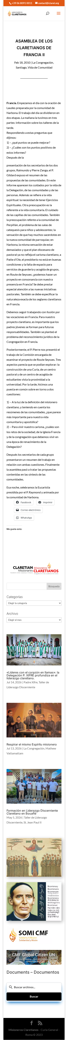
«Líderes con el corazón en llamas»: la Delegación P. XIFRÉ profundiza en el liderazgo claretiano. (33, 675)
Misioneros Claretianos (23, 1029)
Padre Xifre (31, 682)
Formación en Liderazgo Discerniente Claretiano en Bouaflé (32, 812)
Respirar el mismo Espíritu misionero (32, 744)
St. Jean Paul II (33, 822)
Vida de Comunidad (40, 67)
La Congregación (42, 62)
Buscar (34, 996)
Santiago (21, 67)
